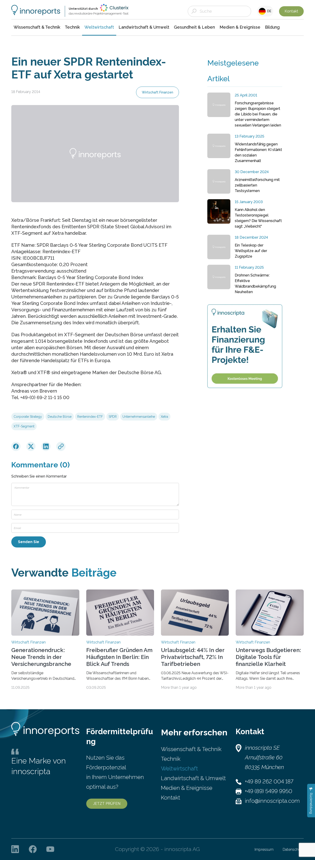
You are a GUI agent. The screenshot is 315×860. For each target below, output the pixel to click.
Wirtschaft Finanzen (157, 92)
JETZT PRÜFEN (106, 803)
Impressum (264, 849)
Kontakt (291, 11)
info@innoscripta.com (272, 800)
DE (268, 11)
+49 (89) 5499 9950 (268, 791)
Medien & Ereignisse (186, 788)
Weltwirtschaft (179, 768)
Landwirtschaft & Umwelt (193, 778)
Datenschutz (293, 849)
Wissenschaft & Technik (191, 749)
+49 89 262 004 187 (269, 781)
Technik (170, 758)
